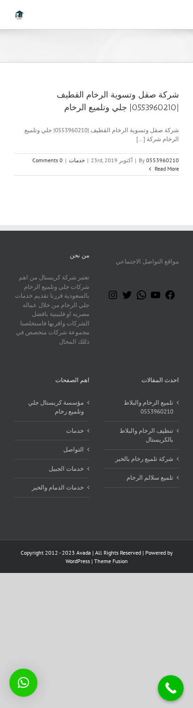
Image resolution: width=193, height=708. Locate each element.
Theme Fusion (111, 561)
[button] (23, 683)
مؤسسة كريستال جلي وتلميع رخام (56, 407)
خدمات (77, 160)
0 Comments (47, 160)
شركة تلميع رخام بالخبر (144, 459)
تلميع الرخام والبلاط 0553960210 (148, 407)
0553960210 (162, 160)
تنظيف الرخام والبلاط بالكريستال (146, 435)
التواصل (73, 449)
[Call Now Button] (171, 688)
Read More (166, 168)
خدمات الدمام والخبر (58, 487)
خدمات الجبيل (66, 469)
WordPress (78, 561)
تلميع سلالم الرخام (149, 478)
